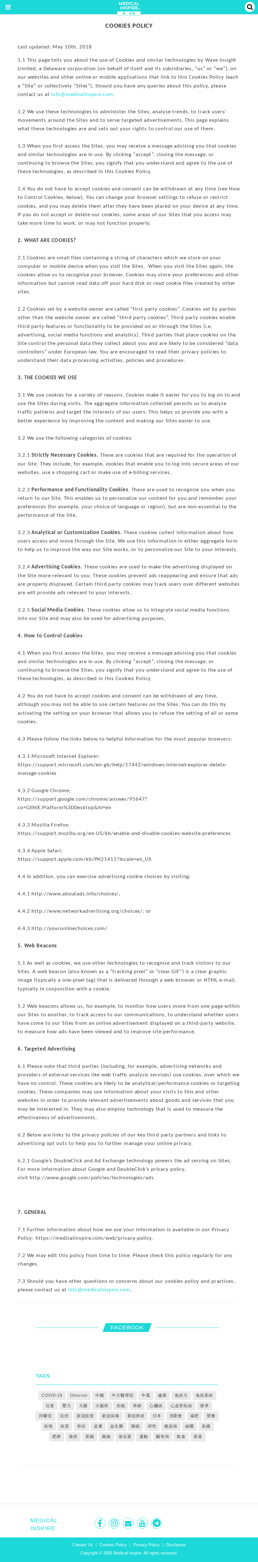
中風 (146, 1395)
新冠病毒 (111, 1415)
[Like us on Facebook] (100, 1523)
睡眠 (135, 1426)
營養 (211, 1415)
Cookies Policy (113, 1544)
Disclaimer (176, 1544)
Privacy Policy (146, 1544)
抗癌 (64, 1415)
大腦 (83, 1405)
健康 (162, 1395)
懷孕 (204, 1405)
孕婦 (137, 1405)
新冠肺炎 (136, 1415)
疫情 (48, 1426)
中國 (99, 1395)
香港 (198, 1436)
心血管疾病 (181, 1405)
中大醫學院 (122, 1395)
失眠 (120, 1405)
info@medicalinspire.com (82, 94)
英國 (89, 1436)
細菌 (189, 1426)
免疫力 (181, 1395)
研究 (152, 1426)
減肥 (194, 1415)
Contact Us (82, 1544)
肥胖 (56, 1436)
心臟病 (156, 1405)
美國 (206, 1426)
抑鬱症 (45, 1415)
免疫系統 (204, 1395)
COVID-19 (52, 1395)
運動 (143, 1436)
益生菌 (116, 1426)
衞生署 (125, 1436)
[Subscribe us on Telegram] (157, 1523)
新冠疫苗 (85, 1415)
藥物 (106, 1436)
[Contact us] (129, 1523)
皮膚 (98, 1426)
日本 (157, 1415)
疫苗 (64, 1426)
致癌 (73, 1436)
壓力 (66, 1405)
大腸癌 (102, 1405)
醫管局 (162, 1436)
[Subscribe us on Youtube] (143, 1523)
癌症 (81, 1426)
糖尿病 (170, 1426)
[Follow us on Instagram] (115, 1523)
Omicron (78, 1395)
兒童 (50, 1405)
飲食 (181, 1436)
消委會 (175, 1415)
